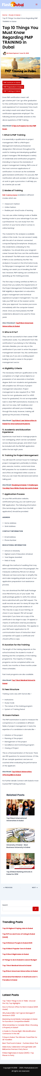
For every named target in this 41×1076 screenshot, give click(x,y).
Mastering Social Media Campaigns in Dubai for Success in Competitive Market (19, 1020)
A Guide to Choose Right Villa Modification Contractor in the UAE (19, 1032)
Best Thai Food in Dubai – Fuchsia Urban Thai (20, 1043)
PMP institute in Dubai (11, 82)
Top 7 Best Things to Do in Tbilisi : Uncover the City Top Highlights (19, 1002)
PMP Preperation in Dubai (13, 87)
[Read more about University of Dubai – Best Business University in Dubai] (20, 834)
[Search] (36, 909)
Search (5, 905)
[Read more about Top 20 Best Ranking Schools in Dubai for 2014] (20, 861)
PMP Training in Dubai (11, 91)
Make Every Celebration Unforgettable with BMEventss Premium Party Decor (19, 1048)
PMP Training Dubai (9, 195)
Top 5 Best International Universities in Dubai (16, 819)
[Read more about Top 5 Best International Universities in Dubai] (20, 807)
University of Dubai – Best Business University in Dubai (18, 846)
